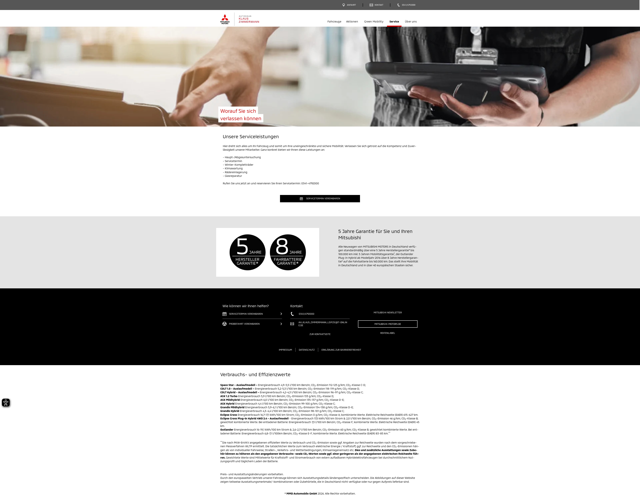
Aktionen (352, 21)
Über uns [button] (411, 21)
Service (394, 21)
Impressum (285, 349)
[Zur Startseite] (245, 19)
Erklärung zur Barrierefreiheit (341, 349)
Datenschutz (307, 349)
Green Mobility (373, 21)
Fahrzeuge (334, 21)
